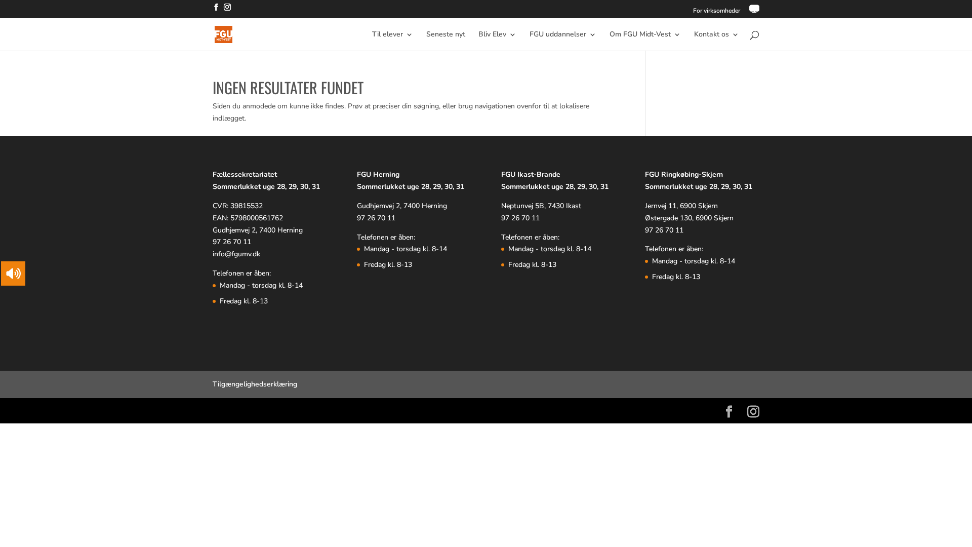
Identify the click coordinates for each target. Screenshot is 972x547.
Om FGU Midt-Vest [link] (640, 35)
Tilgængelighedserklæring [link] (255, 384)
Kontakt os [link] (711, 35)
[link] (754, 11)
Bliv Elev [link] (492, 35)
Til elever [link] (387, 35)
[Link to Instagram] (227, 10)
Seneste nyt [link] (445, 35)
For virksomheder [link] (716, 11)
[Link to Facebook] (216, 10)
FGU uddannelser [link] (558, 35)
